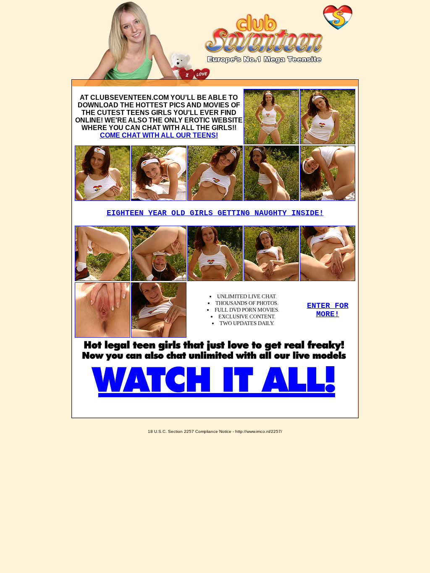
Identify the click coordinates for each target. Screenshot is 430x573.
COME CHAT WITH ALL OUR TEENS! (159, 135)
